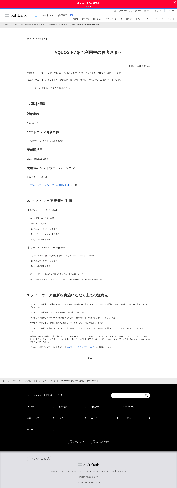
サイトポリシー (89, 471)
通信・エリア (33, 418)
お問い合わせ (78, 442)
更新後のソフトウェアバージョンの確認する (48, 185)
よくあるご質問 (102, 442)
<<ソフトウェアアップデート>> (79, 347)
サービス (127, 418)
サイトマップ (121, 471)
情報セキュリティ (57, 471)
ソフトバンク (88, 465)
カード (94, 418)
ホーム (7, 25)
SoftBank (15, 15)
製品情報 (63, 406)
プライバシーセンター (73, 471)
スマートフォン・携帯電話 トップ (43, 395)
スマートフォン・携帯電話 (22, 25)
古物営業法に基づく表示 (105, 471)
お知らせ (37, 25)
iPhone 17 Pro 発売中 (88, 3)
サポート (31, 429)
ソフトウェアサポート (51, 25)
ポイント (63, 418)
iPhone (30, 406)
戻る (89, 358)
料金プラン (96, 406)
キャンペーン (129, 406)
